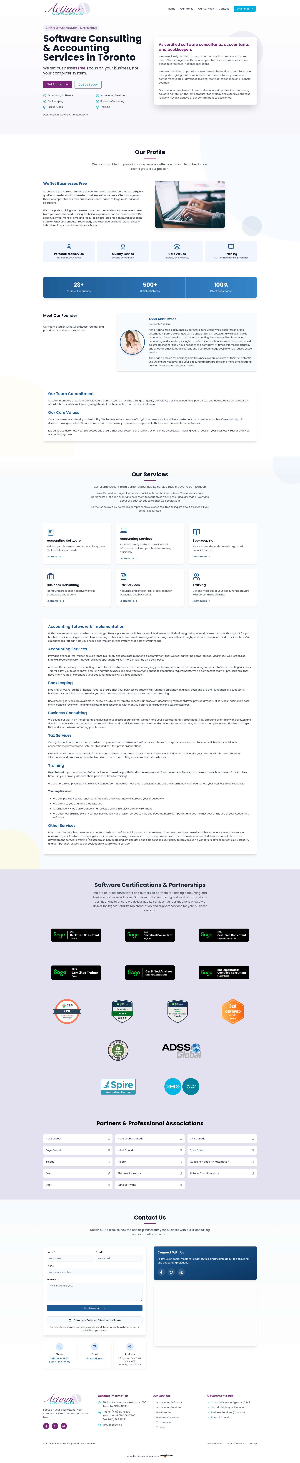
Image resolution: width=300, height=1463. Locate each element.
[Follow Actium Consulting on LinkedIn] (181, 1272)
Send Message (92, 1308)
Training (161, 1427)
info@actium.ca (94, 1358)
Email (99, 1252)
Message (52, 1279)
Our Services (206, 8)
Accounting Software (169, 1402)
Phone (50, 1265)
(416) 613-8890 (59, 1358)
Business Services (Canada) (228, 1412)
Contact (224, 8)
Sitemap (252, 1443)
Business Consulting (168, 1417)
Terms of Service (234, 1443)
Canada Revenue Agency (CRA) (230, 1402)
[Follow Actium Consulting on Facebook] (161, 1272)
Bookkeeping (164, 1412)
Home (171, 8)
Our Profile (186, 8)
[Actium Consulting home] (67, 9)
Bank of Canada (220, 1417)
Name (51, 1252)
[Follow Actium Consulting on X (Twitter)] (171, 1272)
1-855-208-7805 (59, 1362)
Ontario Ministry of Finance (227, 1407)
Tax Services (164, 1422)
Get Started (243, 8)
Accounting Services (168, 1407)
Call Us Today (88, 85)
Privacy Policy (214, 1443)
